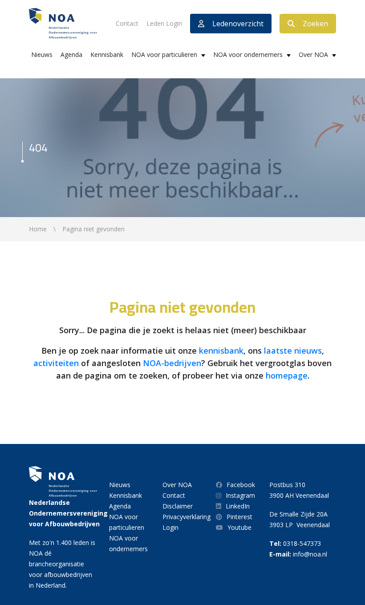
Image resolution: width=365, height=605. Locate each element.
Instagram (240, 495)
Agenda (71, 54)
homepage (287, 375)
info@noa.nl (310, 554)
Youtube (239, 527)
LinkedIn (238, 506)
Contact (127, 23)
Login (170, 527)
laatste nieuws (293, 350)
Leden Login (164, 23)
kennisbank (221, 350)
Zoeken (315, 23)
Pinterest (239, 516)
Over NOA (313, 54)
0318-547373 (302, 543)
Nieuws (42, 54)
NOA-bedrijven (172, 363)
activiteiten (56, 363)
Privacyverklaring (186, 516)
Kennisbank (106, 54)
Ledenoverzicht (238, 23)
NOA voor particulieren (164, 54)
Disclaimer (177, 506)
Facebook (241, 484)
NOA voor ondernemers (248, 54)
